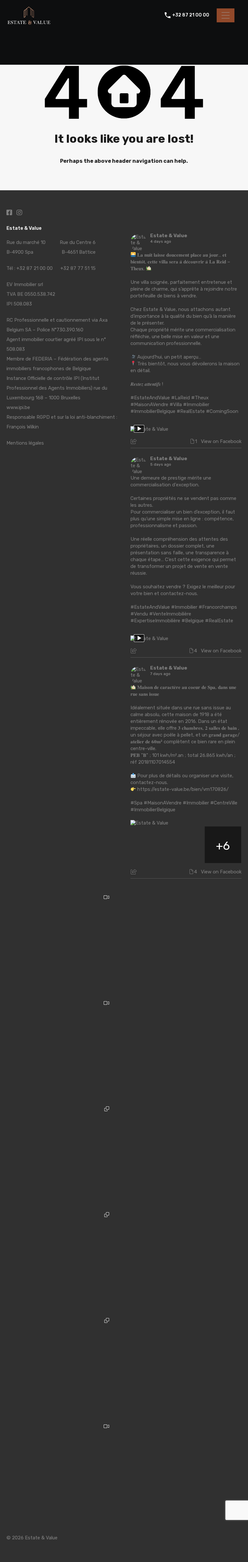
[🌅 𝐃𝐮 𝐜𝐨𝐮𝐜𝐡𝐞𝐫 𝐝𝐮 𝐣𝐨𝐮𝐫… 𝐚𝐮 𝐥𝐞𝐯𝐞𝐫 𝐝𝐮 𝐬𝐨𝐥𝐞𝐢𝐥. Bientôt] (62, 941)
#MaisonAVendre (149, 404)
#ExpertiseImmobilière (155, 621)
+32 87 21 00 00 (190, 15)
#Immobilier (196, 404)
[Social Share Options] (134, 442)
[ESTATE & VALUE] (29, 23)
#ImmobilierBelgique (152, 411)
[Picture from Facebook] (149, 844)
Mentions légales (25, 443)
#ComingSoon (222, 411)
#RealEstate (191, 411)
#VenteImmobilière (170, 614)
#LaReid (180, 398)
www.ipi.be (18, 407)
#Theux (200, 398)
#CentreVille (223, 803)
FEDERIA (42, 359)
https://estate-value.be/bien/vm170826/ (183, 789)
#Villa (176, 404)
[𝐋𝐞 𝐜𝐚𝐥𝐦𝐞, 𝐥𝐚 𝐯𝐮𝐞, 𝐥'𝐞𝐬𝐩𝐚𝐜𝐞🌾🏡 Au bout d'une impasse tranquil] (62, 1470)
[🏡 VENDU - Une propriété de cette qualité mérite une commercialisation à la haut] (62, 1047)
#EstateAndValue (150, 398)
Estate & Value (168, 235)
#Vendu (139, 614)
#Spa (136, 803)
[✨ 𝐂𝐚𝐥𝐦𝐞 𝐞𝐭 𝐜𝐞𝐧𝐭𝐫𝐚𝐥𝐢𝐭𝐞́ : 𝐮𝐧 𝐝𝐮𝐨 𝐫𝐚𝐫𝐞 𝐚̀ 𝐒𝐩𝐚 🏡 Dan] (62, 1152)
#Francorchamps (218, 607)
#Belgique (192, 621)
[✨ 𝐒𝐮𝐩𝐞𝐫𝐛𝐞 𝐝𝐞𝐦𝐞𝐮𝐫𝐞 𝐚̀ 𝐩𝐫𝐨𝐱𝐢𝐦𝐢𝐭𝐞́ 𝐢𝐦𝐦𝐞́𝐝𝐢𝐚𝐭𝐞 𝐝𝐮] (62, 1258)
